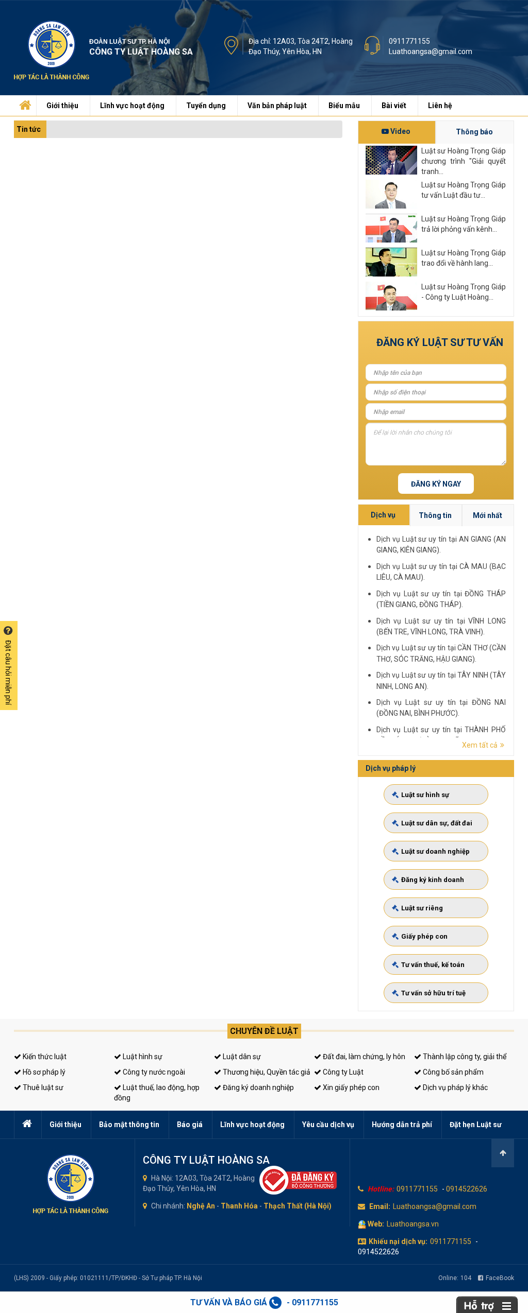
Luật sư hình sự (425, 795)
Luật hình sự (141, 1056)
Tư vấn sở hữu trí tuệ (433, 993)
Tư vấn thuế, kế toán (433, 965)
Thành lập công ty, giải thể (463, 1056)
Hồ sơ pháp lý (43, 1072)
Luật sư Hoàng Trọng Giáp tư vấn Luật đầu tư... (463, 190)
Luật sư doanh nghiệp (435, 851)
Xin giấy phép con (350, 1087)
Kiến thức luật (44, 1056)
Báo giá (190, 1124)
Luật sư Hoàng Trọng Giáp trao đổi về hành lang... (463, 258)
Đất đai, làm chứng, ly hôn (363, 1056)
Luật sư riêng (422, 908)
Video (399, 131)
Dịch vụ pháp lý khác (454, 1087)
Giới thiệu (62, 105)
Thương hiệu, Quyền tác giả (265, 1072)
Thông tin (435, 515)
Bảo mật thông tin (129, 1124)
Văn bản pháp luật (277, 105)
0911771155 (409, 41)
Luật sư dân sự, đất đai (436, 823)
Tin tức (28, 129)
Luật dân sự (241, 1056)
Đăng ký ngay (436, 484)
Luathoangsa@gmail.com (430, 51)
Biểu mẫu (344, 105)
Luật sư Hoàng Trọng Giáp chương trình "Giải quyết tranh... (463, 161)
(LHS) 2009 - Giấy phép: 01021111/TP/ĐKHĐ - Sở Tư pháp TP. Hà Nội (108, 1278)
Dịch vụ (383, 515)
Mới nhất (487, 515)
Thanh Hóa (239, 1206)
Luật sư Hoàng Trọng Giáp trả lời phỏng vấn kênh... (463, 224)
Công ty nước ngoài (153, 1072)
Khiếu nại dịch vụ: (398, 1241)
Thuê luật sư (42, 1087)
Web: (376, 1224)
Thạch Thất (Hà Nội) (297, 1206)
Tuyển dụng (206, 105)
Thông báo (474, 132)
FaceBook (500, 1278)
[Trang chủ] (24, 103)
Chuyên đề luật (264, 1031)
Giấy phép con (424, 936)
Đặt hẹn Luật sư (476, 1124)
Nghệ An (201, 1206)
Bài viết (394, 105)
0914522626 (466, 1189)
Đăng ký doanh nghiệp (257, 1087)
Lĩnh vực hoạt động (132, 105)
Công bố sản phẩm (452, 1072)
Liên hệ (440, 105)
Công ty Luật (342, 1072)
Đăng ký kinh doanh (432, 880)
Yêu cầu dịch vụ (328, 1124)
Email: (379, 1206)
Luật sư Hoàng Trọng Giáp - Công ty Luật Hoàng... (463, 292)
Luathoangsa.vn (413, 1224)
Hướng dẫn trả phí (402, 1124)
